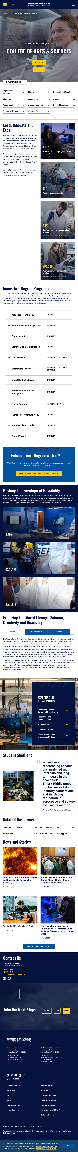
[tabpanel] (39, 654)
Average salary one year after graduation (55, 269)
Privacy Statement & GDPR (40, 1131)
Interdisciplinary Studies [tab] (34, 425)
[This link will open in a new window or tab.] (8, 1075)
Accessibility (7, 1131)
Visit (57, 1011)
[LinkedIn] (4, 978)
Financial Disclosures (48, 1100)
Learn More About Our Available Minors (37, 473)
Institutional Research (48, 1105)
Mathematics (43, 724)
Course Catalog (12, 1110)
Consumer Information (48, 1095)
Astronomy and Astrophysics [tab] (34, 325)
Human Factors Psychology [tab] (34, 415)
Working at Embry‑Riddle (49, 1110)
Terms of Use (55, 1131)
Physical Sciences (45, 729)
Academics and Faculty (19, 13)
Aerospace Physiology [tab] (34, 315)
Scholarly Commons (13, 1105)
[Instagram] (9, 978)
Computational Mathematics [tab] (34, 347)
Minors (31, 92)
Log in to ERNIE (14, 1079)
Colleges (34, 13)
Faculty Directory (12, 1090)
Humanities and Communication (44, 718)
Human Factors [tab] (38, 404)
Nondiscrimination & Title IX (21, 1131)
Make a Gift (8, 834)
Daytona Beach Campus (13, 827)
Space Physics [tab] (34, 436)
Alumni (9, 1095)
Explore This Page (13, 82)
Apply (39, 69)
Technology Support (9, 1133)
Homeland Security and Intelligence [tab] (34, 392)
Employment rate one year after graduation (56, 228)
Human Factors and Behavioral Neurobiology (48, 710)
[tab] (14, 631)
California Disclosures (48, 1115)
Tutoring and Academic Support (53, 834)
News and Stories (10, 111)
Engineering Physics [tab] (39, 369)
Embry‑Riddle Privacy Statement (46, 1148)
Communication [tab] (34, 336)
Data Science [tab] (39, 357)
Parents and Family (13, 1085)
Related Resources (61, 105)
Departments (8, 105)
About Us (7, 99)
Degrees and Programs (8, 92)
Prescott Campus (12, 1055)
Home (5, 13)
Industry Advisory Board (50, 827)
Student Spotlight (35, 105)
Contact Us (33, 111)
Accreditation (45, 1090)
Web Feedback (66, 1131)
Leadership (33, 99)
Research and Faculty (62, 92)
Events (56, 99)
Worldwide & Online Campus (50, 1048)
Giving (9, 1100)
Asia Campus (45, 1055)
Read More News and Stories (39, 947)
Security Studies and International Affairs (46, 735)
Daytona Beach (11, 135)
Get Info (39, 63)
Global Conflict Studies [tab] (34, 380)
